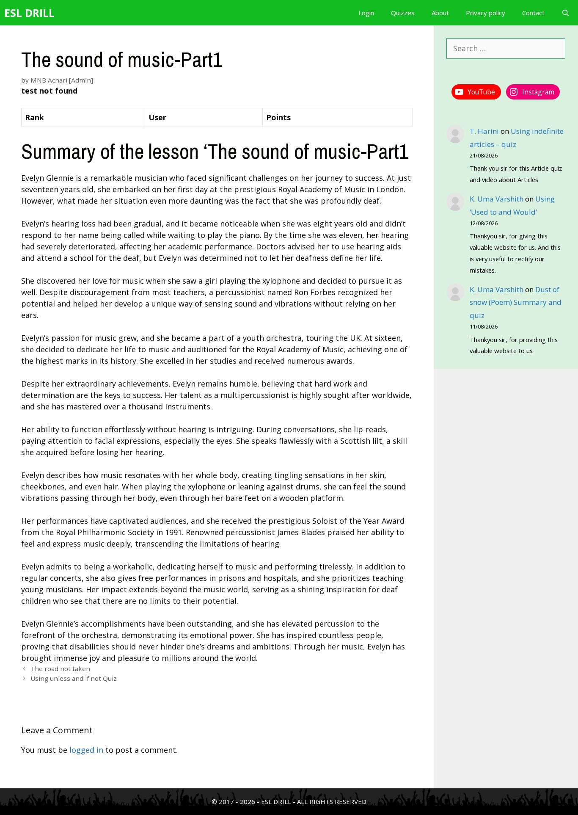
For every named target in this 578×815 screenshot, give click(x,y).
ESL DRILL (29, 13)
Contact (533, 12)
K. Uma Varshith (496, 199)
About (440, 12)
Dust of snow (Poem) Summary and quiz (515, 302)
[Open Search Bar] (565, 12)
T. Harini (484, 131)
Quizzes (403, 12)
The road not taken (60, 668)
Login (366, 12)
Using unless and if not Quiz (73, 678)
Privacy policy (485, 12)
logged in (86, 750)
